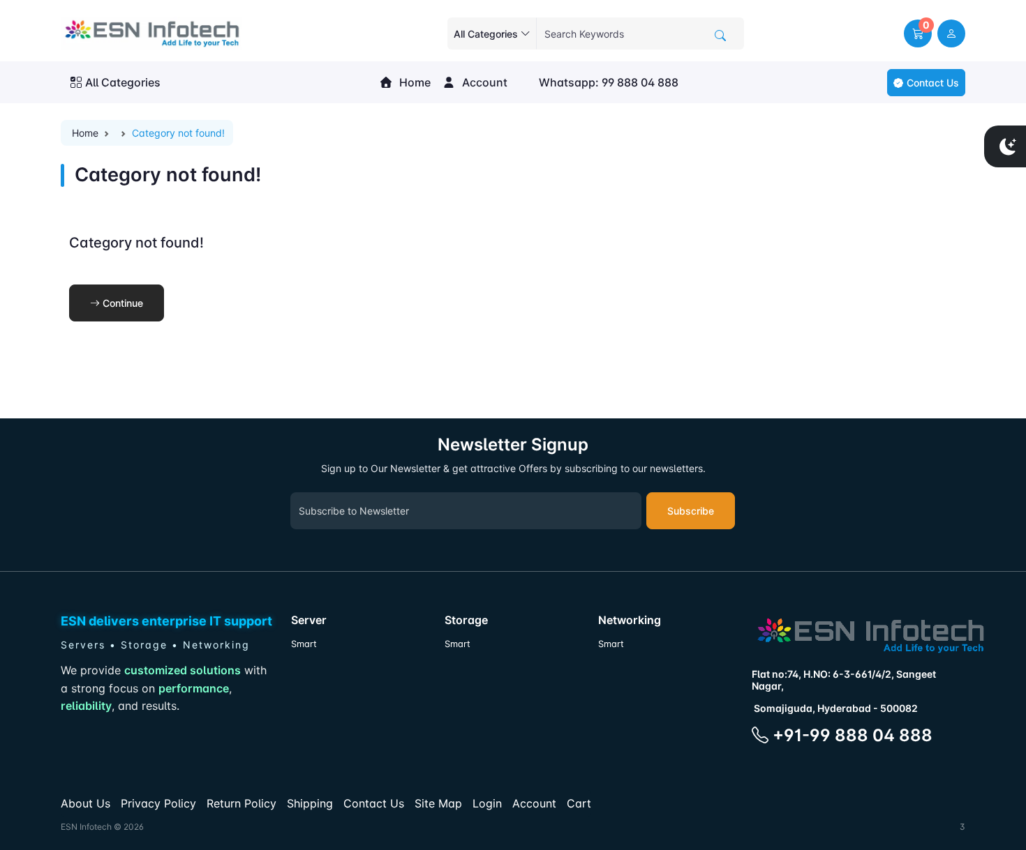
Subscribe (690, 511)
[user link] (951, 33)
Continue (121, 303)
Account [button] (483, 82)
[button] (918, 33)
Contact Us (933, 83)
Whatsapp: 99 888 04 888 (607, 82)
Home (413, 82)
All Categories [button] (123, 82)
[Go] (720, 35)
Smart (304, 644)
